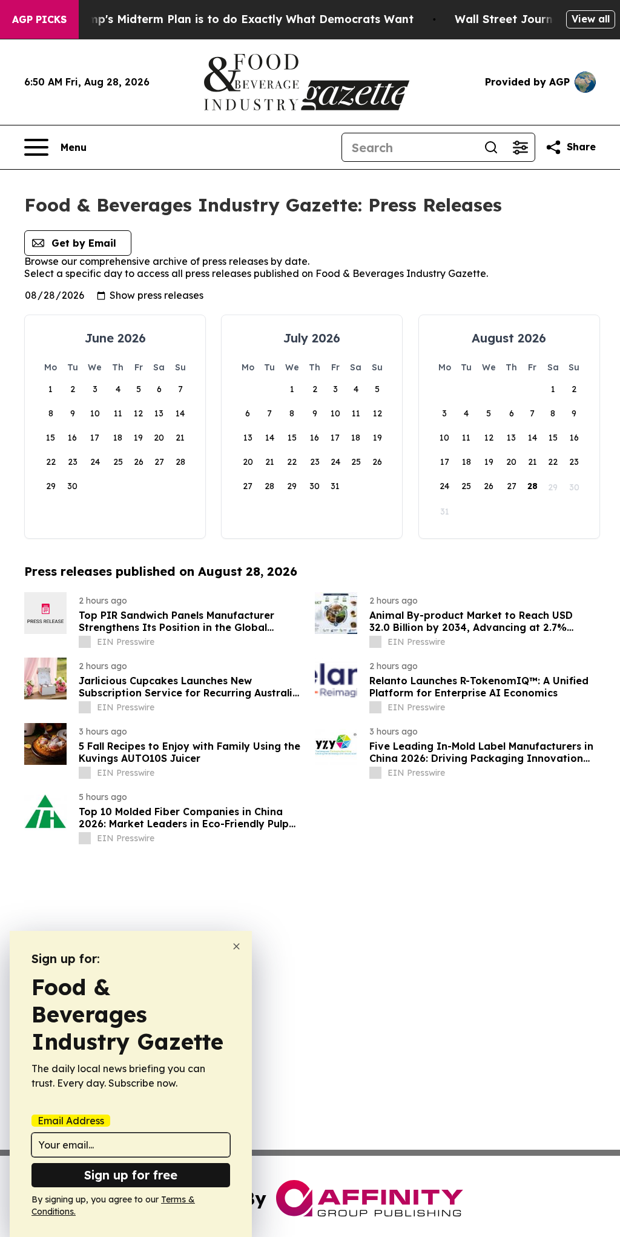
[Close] (236, 946)
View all (591, 19)
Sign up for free (130, 1174)
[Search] (491, 147)
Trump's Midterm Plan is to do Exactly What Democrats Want (242, 19)
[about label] (85, 642)
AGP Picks (39, 19)
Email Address (71, 1121)
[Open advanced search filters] (520, 147)
